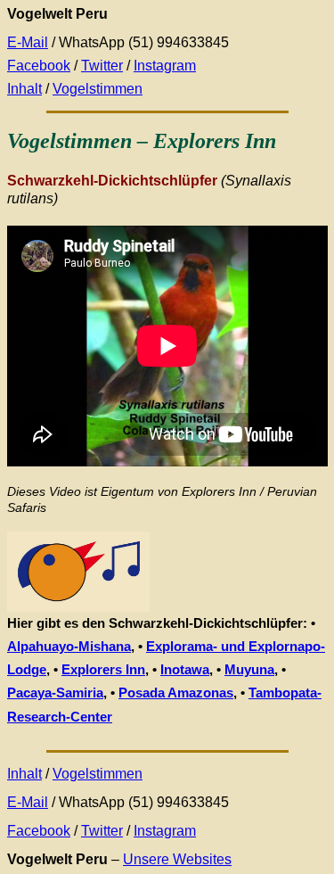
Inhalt (24, 88)
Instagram (165, 65)
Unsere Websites (177, 859)
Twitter (102, 65)
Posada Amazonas (175, 692)
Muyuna (249, 669)
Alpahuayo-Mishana (69, 646)
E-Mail (27, 42)
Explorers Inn (103, 669)
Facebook (38, 65)
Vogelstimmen (98, 88)
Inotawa (184, 669)
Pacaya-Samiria (55, 692)
